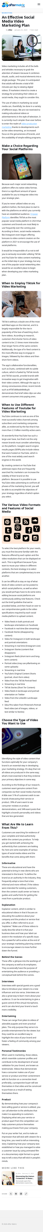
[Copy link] (26, 1194)
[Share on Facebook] (16, 1194)
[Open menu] (39, 4)
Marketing (7, 13)
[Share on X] (11, 1194)
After (10, 30)
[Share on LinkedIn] (21, 1194)
